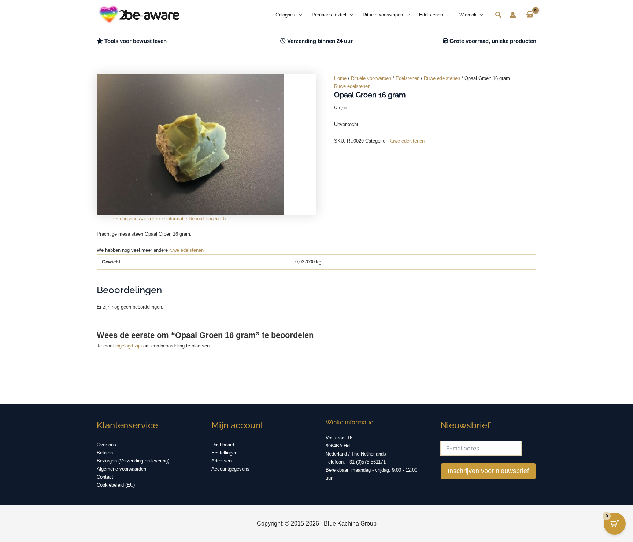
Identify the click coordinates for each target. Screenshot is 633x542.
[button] (298, 15)
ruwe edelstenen (186, 250)
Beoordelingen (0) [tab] (207, 218)
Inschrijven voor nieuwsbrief (488, 471)
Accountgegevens (230, 469)
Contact (105, 477)
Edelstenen (407, 78)
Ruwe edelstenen (442, 78)
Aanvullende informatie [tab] (163, 218)
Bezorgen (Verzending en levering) (133, 461)
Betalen (105, 453)
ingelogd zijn (128, 346)
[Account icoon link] (513, 15)
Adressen (221, 461)
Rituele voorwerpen (371, 78)
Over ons (106, 444)
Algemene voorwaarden (121, 469)
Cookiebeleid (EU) (116, 485)
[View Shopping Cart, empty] (529, 15)
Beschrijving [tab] (124, 218)
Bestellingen (224, 453)
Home (340, 78)
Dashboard (222, 444)
